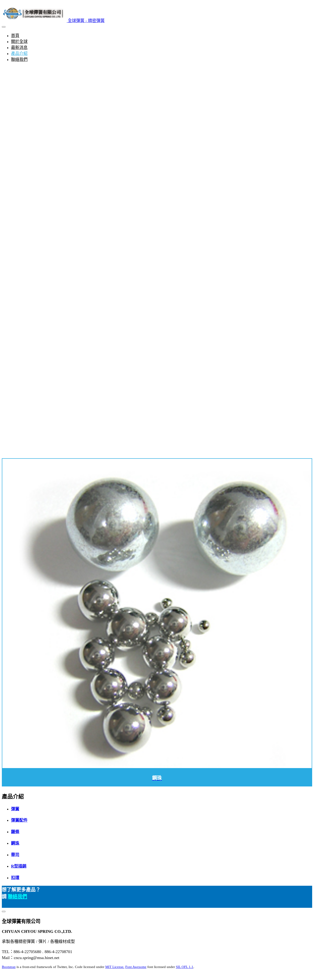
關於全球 (19, 41)
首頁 (15, 35)
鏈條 (15, 831)
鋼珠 (15, 843)
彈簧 (15, 809)
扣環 (15, 877)
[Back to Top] (4, 911)
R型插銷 (18, 866)
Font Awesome (135, 967)
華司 (15, 854)
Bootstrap (9, 967)
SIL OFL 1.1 (184, 967)
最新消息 (19, 47)
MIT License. (114, 967)
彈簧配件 (19, 820)
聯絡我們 (19, 59)
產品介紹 (19, 53)
